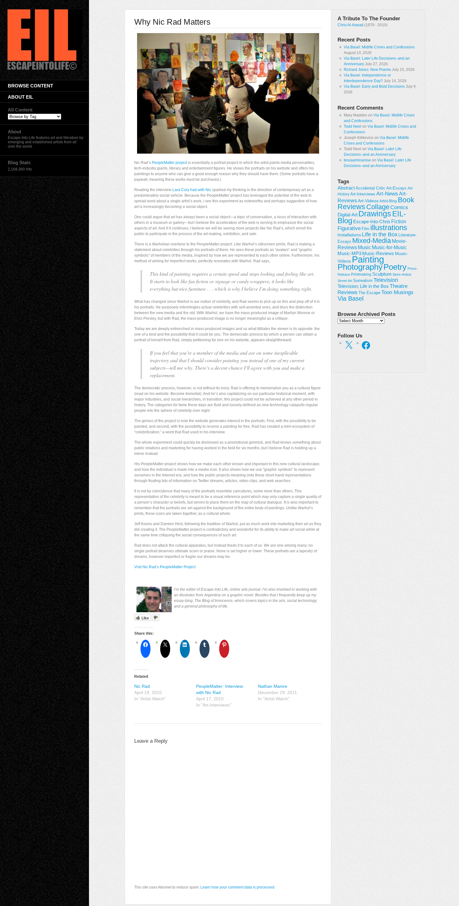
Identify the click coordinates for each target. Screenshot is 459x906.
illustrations (388, 227)
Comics (399, 207)
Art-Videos (368, 200)
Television (385, 280)
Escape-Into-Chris (371, 221)
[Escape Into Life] (44, 68)
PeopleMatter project (169, 162)
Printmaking (361, 274)
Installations (349, 234)
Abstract (346, 187)
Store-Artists (402, 274)
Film (365, 228)
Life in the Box (379, 234)
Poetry (395, 267)
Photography (360, 267)
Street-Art (345, 281)
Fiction (398, 221)
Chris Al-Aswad (350, 25)
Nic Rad (142, 686)
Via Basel (350, 298)
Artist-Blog (388, 201)
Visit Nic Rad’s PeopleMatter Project (164, 567)
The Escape (369, 293)
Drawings (374, 213)
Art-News (387, 194)
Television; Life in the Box (363, 286)
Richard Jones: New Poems (367, 69)
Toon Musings (397, 292)
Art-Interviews (362, 194)
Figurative (349, 228)
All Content (20, 109)
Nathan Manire (272, 686)
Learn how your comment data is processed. (237, 887)
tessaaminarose (357, 160)
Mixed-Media (371, 240)
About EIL (20, 97)
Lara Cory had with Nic (191, 190)
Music (364, 247)
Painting (368, 259)
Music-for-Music (389, 247)
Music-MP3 (349, 253)
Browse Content (30, 85)
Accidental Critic (370, 188)
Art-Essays (396, 188)
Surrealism (363, 280)
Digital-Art (348, 214)
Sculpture (382, 274)
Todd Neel (352, 126)
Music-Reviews (378, 253)
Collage (377, 207)
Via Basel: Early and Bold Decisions (374, 86)
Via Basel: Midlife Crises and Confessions (379, 47)
